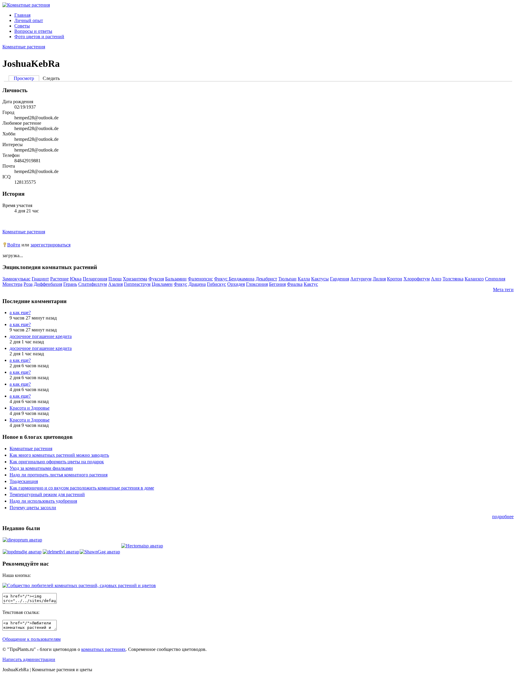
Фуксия (156, 278)
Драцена (197, 284)
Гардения (339, 278)
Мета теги (503, 289)
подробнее (503, 516)
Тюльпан (287, 278)
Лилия (379, 278)
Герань (70, 284)
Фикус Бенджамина (234, 278)
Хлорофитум (416, 278)
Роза (28, 284)
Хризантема (135, 278)
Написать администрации (28, 659)
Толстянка (453, 278)
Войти (13, 244)
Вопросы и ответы (33, 31)
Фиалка (294, 284)
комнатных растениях (103, 649)
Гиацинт (40, 278)
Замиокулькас (16, 278)
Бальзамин (176, 278)
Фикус (180, 284)
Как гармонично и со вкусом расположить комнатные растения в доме (82, 487)
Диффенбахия (48, 284)
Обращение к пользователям (31, 639)
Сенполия (495, 278)
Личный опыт (28, 20)
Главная (22, 15)
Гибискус (216, 284)
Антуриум (360, 278)
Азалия (115, 284)
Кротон (394, 278)
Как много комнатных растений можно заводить (59, 455)
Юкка (76, 278)
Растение (59, 278)
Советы (22, 25)
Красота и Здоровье (30, 407)
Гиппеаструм (137, 284)
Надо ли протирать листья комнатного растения (59, 474)
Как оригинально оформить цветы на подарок (57, 461)
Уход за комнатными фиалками (41, 468)
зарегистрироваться (50, 244)
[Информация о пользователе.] (22, 539)
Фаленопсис (200, 278)
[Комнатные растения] (26, 4)
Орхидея (236, 284)
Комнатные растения (23, 46)
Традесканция (24, 481)
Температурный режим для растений (47, 494)
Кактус (311, 284)
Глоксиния (257, 284)
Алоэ (436, 278)
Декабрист (266, 278)
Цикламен (162, 284)
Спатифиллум (92, 284)
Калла (304, 278)
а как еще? (20, 312)
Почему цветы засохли (33, 507)
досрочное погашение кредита (41, 336)
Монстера (12, 284)
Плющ (115, 278)
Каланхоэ (474, 278)
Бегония (277, 284)
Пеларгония (95, 278)
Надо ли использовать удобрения (43, 501)
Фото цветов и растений (39, 36)
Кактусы (320, 278)
